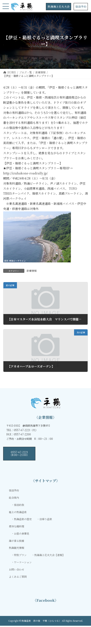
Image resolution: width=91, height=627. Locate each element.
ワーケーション (23, 562)
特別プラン (20, 555)
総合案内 (14, 497)
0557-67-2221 (19, 453)
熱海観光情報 (16, 548)
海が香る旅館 (16, 540)
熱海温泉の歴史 (23, 519)
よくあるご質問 (18, 576)
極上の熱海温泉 (18, 512)
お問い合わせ (16, 569)
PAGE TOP (84, 604)
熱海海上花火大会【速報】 (49, 555)
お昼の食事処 (21, 533)
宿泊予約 (80, 6)
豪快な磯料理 (16, 526)
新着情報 (31, 270)
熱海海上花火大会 (59, 6)
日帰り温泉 (45, 519)
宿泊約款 (19, 505)
